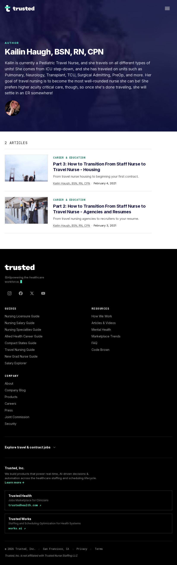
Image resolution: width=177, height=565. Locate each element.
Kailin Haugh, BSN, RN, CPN (71, 183)
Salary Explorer (16, 363)
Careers (10, 403)
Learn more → (14, 482)
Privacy (82, 549)
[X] (32, 293)
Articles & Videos (104, 323)
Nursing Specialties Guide (23, 329)
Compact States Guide (20, 343)
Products (11, 397)
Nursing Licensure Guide (22, 316)
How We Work (102, 316)
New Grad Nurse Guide (21, 356)
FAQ (94, 343)
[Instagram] (9, 293)
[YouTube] (43, 293)
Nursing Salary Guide (20, 323)
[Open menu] (167, 8)
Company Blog (15, 390)
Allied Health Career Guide (24, 336)
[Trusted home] (20, 8)
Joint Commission (17, 417)
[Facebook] (20, 293)
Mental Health (101, 329)
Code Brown (100, 350)
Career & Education (69, 157)
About (9, 383)
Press (9, 410)
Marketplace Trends (106, 336)
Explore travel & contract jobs (28, 447)
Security (10, 423)
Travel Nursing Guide (20, 350)
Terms (99, 549)
